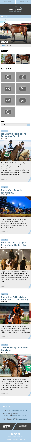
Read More (4, 179)
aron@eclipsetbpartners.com (19, 410)
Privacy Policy (15, 439)
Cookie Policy (22, 439)
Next (27, 399)
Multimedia (9, 45)
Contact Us (7, 2)
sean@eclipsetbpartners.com (19, 419)
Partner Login (23, 2)
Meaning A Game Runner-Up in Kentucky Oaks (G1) (12, 191)
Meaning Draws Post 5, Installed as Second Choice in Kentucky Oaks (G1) (14, 298)
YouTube (19, 434)
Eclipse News (5, 130)
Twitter (15, 434)
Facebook (12, 434)
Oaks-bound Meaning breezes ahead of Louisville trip (15, 349)
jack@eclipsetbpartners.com (19, 415)
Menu (5, 16)
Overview (3, 45)
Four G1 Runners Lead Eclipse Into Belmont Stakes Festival (13, 135)
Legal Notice (8, 439)
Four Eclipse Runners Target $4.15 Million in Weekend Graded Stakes (13, 244)
